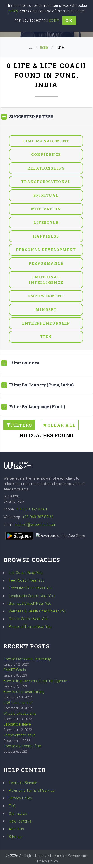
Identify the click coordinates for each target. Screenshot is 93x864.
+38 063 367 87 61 (31, 509)
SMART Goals (14, 670)
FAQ (12, 806)
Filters (21, 425)
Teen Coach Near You (26, 580)
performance (46, 263)
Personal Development (46, 249)
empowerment (46, 296)
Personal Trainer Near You (30, 626)
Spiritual (46, 195)
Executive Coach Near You (31, 588)
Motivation (46, 208)
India (44, 47)
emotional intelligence (46, 279)
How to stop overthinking (24, 691)
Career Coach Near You (28, 619)
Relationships (46, 168)
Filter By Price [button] (24, 363)
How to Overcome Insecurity (27, 659)
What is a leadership (19, 713)
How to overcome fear (22, 746)
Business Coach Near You (30, 603)
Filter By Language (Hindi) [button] (37, 406)
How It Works (20, 821)
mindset (46, 309)
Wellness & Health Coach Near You (37, 611)
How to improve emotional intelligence (35, 681)
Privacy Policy (20, 798)
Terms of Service (23, 783)
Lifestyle (45, 222)
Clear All (61, 425)
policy (13, 11)
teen (46, 336)
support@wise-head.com (35, 524)
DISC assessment (18, 702)
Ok (69, 20)
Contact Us (18, 813)
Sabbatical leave (17, 724)
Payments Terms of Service (32, 790)
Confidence (46, 154)
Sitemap (16, 837)
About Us (16, 829)
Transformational (46, 181)
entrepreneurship (46, 323)
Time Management (46, 140)
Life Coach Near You (25, 572)
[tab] (46, 116)
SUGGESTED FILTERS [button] (31, 116)
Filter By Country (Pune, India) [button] (41, 385)
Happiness (46, 236)
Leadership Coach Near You (32, 596)
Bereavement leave (19, 735)
